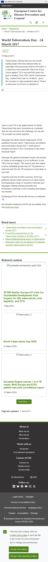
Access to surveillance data (23, 502)
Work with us (24, 444)
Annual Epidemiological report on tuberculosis (25, 239)
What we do (24, 431)
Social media (24, 470)
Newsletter (19, 477)
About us (24, 426)
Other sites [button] (6, 6)
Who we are (24, 435)
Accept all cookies (19, 549)
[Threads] (34, 486)
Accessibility (22, 513)
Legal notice (17, 497)
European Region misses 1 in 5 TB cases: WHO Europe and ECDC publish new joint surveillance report (24, 384)
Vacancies (24, 449)
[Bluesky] (18, 486)
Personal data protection (15, 508)
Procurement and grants (24, 452)
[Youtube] (26, 486)
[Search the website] (30, 22)
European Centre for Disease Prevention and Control (29, 14)
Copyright (29, 497)
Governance (24, 438)
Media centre (24, 466)
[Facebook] (22, 486)
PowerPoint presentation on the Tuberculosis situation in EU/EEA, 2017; (22, 234)
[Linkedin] (14, 486)
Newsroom (14, 29)
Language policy (35, 508)
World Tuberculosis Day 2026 (20, 341)
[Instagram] (30, 486)
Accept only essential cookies (24, 556)
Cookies (11, 513)
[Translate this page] (36, 22)
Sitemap (34, 513)
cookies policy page (18, 535)
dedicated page (12, 207)
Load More (22, 401)
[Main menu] (43, 22)
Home (4, 29)
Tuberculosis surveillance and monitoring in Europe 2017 (23, 229)
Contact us (24, 463)
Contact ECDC (24, 458)
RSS (35, 477)
